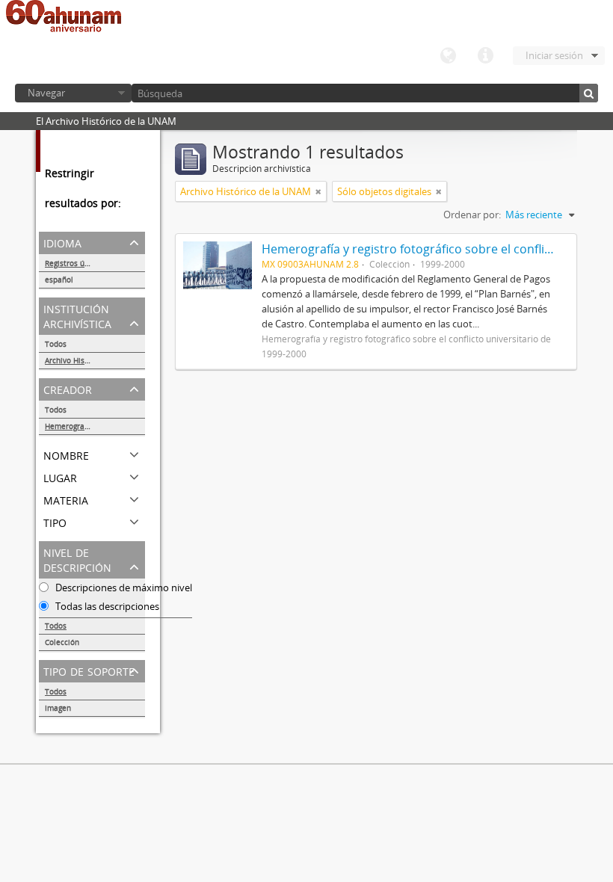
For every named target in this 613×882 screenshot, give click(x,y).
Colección (62, 642)
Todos (56, 344)
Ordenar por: (472, 214)
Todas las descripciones (106, 606)
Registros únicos (74, 263)
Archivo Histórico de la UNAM (95, 360)
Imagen (58, 708)
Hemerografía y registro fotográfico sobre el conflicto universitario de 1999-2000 (95, 426)
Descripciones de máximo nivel (122, 587)
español (59, 279)
